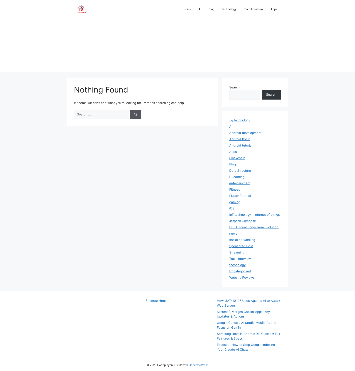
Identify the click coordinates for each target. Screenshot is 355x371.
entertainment (239, 183)
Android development (245, 133)
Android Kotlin (239, 139)
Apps (274, 9)
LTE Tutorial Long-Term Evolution (254, 227)
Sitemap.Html (156, 301)
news (233, 233)
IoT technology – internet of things (254, 214)
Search (234, 87)
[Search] (135, 114)
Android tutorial (240, 145)
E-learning (236, 177)
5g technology (239, 120)
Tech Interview (253, 9)
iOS (231, 208)
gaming (234, 202)
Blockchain (237, 158)
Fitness (234, 189)
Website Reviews (242, 277)
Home (187, 9)
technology (229, 9)
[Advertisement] (177, 46)
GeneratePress (199, 365)
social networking (242, 240)
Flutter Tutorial (240, 196)
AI (200, 9)
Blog (211, 9)
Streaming (236, 252)
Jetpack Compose (242, 221)
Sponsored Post (241, 246)
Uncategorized (240, 271)
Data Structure (240, 170)
